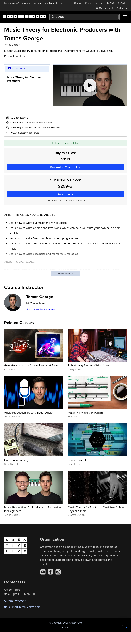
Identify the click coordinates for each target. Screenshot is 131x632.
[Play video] (90, 85)
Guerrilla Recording (16, 460)
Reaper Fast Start (78, 460)
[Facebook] (50, 572)
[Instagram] (58, 572)
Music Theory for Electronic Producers (24, 79)
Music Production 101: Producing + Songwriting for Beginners (33, 509)
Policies (65, 627)
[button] (123, 624)
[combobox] (84, 17)
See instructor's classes (40, 309)
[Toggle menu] (125, 17)
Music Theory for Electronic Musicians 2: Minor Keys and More (97, 509)
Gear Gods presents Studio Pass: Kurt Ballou (31, 365)
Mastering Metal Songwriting (86, 413)
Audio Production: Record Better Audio (28, 413)
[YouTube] (43, 572)
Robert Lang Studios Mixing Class (88, 365)
